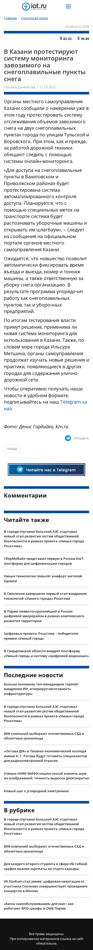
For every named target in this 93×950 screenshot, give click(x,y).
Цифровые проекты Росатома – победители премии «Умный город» (41, 636)
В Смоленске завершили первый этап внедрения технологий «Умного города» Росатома (45, 596)
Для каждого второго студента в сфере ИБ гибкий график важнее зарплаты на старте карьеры (45, 866)
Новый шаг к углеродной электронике (36, 791)
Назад (12, 448)
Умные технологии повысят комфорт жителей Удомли (43, 578)
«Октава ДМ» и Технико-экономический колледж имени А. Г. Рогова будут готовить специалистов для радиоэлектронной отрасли (45, 756)
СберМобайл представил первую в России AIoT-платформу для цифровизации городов (44, 561)
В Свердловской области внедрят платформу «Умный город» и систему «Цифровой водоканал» (46, 653)
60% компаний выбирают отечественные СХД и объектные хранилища (44, 736)
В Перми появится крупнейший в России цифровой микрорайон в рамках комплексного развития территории (44, 616)
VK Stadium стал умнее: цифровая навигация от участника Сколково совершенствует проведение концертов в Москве (45, 886)
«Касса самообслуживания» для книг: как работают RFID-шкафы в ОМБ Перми (38, 906)
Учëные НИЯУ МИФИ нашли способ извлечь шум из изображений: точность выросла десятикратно (46, 776)
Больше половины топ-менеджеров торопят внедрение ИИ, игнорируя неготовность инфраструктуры (41, 689)
